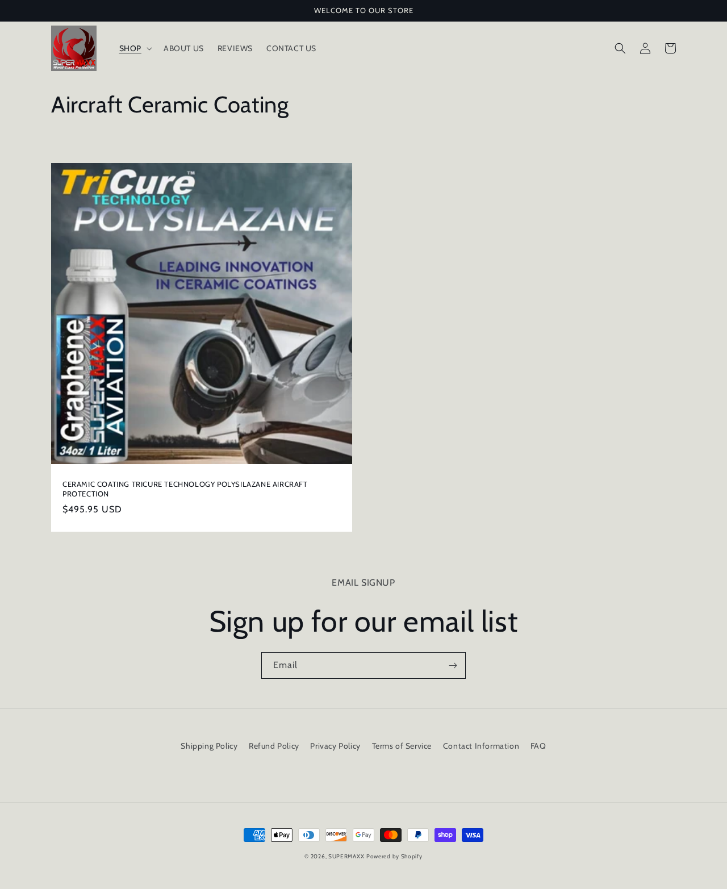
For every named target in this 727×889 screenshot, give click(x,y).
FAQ (538, 746)
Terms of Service (402, 746)
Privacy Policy (335, 746)
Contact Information (481, 746)
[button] (134, 48)
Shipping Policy (209, 746)
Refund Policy (274, 746)
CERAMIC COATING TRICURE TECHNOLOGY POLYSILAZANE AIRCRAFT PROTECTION (185, 488)
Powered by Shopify (394, 856)
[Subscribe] (452, 665)
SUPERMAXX (346, 856)
